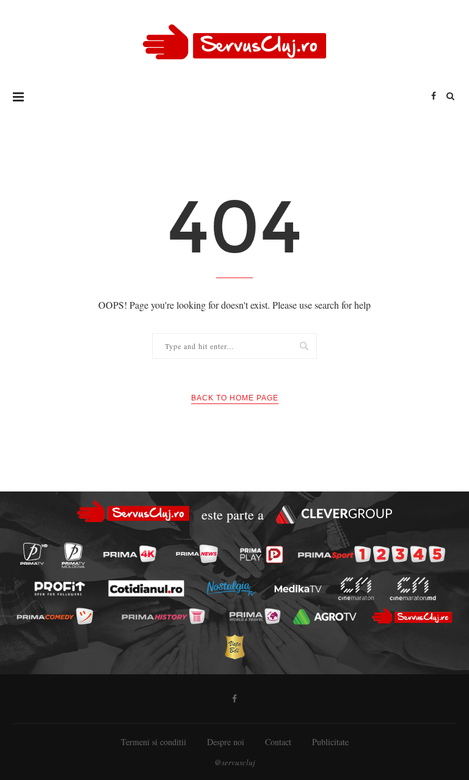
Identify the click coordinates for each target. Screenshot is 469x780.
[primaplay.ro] (261, 554)
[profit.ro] (59, 589)
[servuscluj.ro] (412, 616)
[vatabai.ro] (234, 646)
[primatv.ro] (33, 554)
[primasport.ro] (371, 554)
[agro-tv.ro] (325, 617)
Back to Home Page (234, 398)
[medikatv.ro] (298, 588)
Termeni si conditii (153, 742)
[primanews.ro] (196, 554)
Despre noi (225, 742)
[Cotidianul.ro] (146, 589)
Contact (278, 742)
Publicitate (330, 742)
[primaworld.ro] (254, 616)
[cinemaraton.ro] (356, 588)
